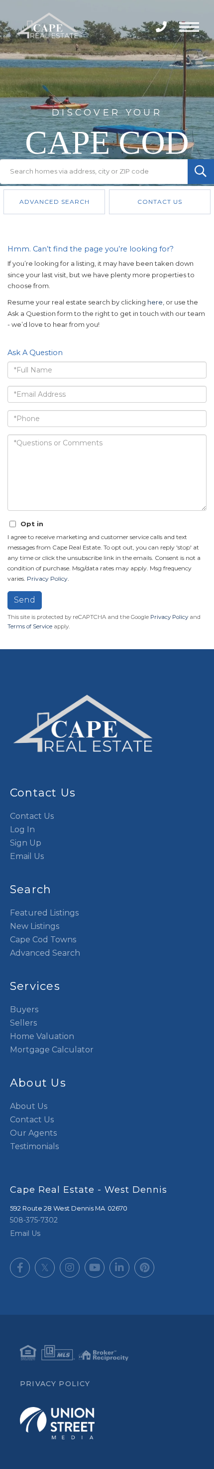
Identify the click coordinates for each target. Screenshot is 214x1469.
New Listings (34, 926)
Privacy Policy (47, 578)
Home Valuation (42, 1036)
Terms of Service (29, 626)
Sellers (23, 1023)
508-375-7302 (162, 27)
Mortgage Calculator (52, 1049)
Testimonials (34, 1146)
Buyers (24, 1009)
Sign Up (25, 843)
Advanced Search (54, 201)
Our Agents (33, 1133)
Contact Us (159, 201)
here (155, 302)
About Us (28, 1106)
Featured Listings (44, 913)
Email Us (27, 856)
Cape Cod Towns (43, 939)
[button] (201, 171)
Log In (22, 829)
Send (24, 600)
